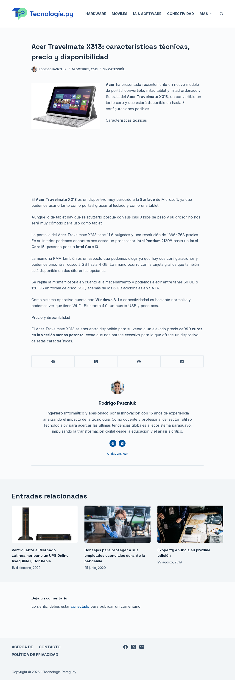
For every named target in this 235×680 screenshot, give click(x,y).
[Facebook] (53, 361)
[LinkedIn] (182, 361)
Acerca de (22, 647)
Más (204, 13)
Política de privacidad (35, 654)
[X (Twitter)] (96, 361)
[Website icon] (112, 443)
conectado (80, 606)
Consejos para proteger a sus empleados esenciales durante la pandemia (114, 555)
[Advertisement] (117, 162)
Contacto (50, 647)
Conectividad (180, 13)
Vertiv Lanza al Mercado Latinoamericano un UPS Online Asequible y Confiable (40, 555)
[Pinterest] (139, 361)
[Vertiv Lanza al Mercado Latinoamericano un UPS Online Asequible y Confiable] (45, 524)
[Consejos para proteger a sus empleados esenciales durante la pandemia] (117, 524)
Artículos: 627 (117, 453)
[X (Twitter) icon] (122, 443)
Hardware (95, 13)
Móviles (119, 13)
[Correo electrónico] (141, 647)
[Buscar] (221, 14)
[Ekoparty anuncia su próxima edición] (190, 524)
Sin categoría (114, 69)
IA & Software (147, 13)
